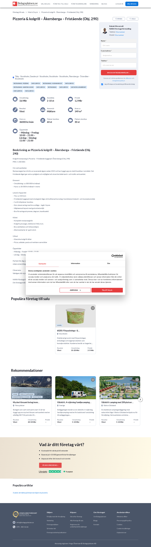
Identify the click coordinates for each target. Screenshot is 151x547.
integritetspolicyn (119, 80)
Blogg (95, 520)
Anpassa (74, 290)
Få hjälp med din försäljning (56, 516)
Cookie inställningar (123, 528)
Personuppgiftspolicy (124, 520)
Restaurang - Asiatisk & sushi (23, 87)
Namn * (103, 41)
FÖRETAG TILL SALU (60, 4)
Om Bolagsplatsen (99, 516)
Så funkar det (51, 528)
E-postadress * (106, 51)
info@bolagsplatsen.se (25, 522)
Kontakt (96, 524)
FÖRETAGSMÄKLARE (79, 4)
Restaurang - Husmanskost (52, 83)
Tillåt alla (107, 290)
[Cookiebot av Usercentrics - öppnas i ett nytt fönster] (113, 256)
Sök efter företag (76, 516)
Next (140, 399)
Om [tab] (108, 263)
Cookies (119, 524)
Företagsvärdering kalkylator (56, 532)
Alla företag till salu (76, 520)
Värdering (50, 520)
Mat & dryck (33, 12)
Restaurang (52, 87)
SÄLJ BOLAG (45, 4)
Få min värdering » (50, 465)
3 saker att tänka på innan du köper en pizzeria (30, 493)
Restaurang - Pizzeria (21, 83)
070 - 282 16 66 (22, 527)
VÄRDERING (94, 4)
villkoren (128, 78)
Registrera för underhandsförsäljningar (78, 526)
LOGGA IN (119, 4)
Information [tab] (75, 263)
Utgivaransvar (121, 532)
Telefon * (104, 61)
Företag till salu (18, 12)
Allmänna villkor (122, 516)
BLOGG (104, 4)
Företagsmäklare (52, 524)
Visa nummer (120, 32)
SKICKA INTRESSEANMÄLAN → (118, 73)
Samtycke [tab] (42, 264)
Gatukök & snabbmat (78, 87)
